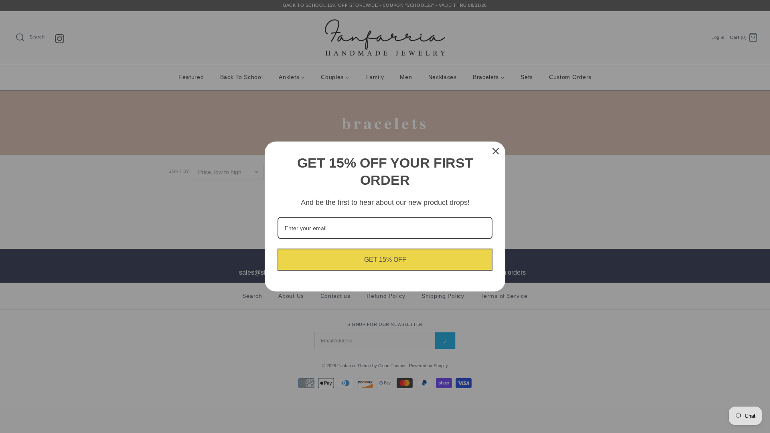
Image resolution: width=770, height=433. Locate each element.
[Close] (495, 151)
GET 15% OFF (385, 259)
